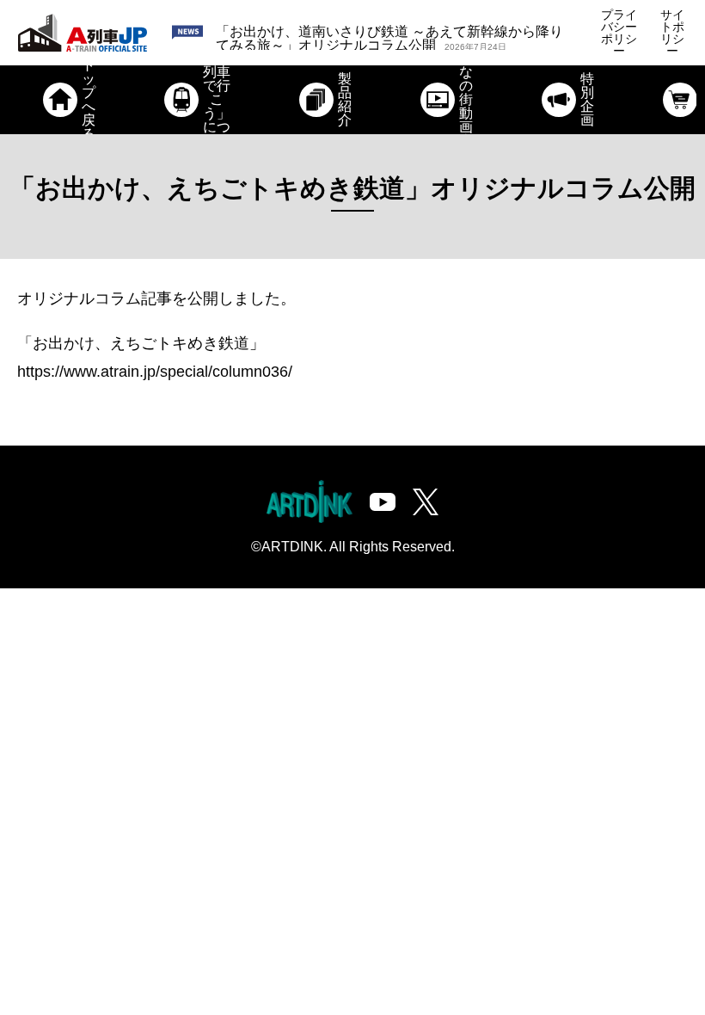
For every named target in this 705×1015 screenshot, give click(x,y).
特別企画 (587, 99)
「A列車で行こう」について (216, 100)
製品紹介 (345, 99)
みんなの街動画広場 (466, 100)
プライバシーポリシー (619, 33)
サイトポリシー (672, 33)
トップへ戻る (88, 99)
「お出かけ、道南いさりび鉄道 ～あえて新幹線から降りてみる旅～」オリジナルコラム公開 (389, 38)
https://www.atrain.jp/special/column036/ (154, 371)
